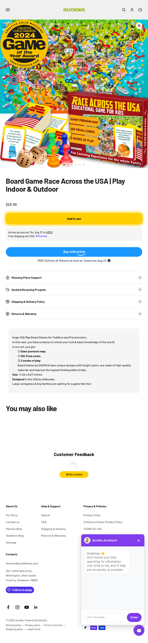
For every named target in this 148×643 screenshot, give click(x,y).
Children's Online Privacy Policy (102, 522)
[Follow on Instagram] (17, 607)
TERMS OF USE (92, 528)
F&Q (43, 522)
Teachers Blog (15, 535)
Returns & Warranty (53, 535)
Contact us (12, 522)
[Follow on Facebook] (8, 607)
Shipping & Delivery (53, 528)
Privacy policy (32, 625)
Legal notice (34, 629)
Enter (134, 617)
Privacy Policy (92, 515)
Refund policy (13, 625)
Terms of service (53, 625)
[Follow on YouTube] (26, 607)
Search (45, 515)
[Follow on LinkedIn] (35, 607)
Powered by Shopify (36, 620)
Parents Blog (14, 528)
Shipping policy (14, 629)
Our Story (12, 515)
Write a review (74, 474)
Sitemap (11, 542)
